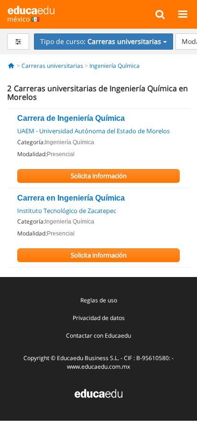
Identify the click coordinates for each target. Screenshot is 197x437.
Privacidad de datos (99, 318)
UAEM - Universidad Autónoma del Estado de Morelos (93, 131)
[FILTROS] (18, 41)
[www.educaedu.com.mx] (98, 392)
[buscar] (160, 14)
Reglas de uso (98, 300)
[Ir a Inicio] (11, 66)
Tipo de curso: (100, 41)
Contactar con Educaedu (98, 335)
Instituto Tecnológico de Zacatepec (66, 210)
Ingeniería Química (114, 66)
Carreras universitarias (52, 66)
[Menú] (182, 14)
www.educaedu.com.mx (98, 366)
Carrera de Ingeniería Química (71, 118)
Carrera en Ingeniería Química (71, 198)
